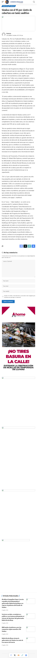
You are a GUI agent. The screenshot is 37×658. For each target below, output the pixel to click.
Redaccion (8, 33)
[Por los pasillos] (14, 2)
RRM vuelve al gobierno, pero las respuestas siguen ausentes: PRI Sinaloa (11, 629)
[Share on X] (15, 655)
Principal (5, 6)
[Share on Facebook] (11, 655)
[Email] (18, 655)
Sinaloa (12, 6)
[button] (3, 2)
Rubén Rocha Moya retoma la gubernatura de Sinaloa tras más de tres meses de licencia (12, 640)
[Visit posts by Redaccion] (4, 34)
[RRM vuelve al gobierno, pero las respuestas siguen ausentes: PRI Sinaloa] (30, 629)
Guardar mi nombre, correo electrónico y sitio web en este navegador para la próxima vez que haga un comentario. (19, 296)
